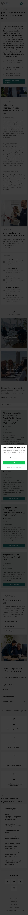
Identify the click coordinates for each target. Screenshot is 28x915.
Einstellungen (14, 458)
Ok (14, 462)
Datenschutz (18, 467)
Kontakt (8, 467)
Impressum (13, 467)
